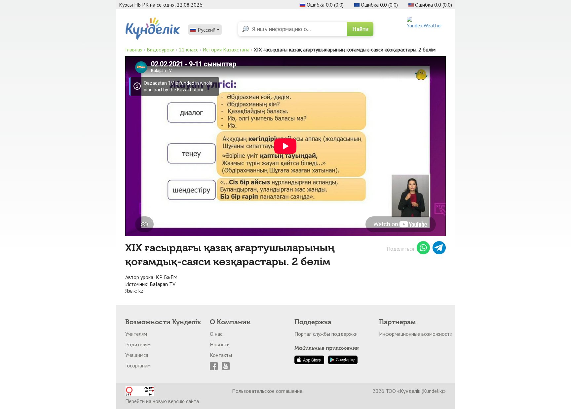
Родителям (138, 344)
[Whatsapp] (423, 248)
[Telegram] (439, 248)
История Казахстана (226, 49)
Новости (220, 344)
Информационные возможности (415, 333)
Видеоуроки (160, 49)
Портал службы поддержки (326, 333)
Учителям (136, 333)
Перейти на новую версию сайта (162, 401)
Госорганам (138, 365)
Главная (133, 49)
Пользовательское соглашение (267, 391)
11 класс (188, 49)
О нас (216, 333)
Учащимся (136, 355)
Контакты (221, 355)
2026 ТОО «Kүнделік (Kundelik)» (409, 391)
